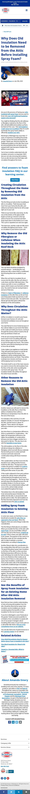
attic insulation (22, 62)
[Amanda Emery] (4, 76)
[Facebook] (2, 778)
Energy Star (22, 542)
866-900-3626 (5, 766)
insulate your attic (14, 132)
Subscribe (25, 21)
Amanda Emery (7, 81)
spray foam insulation (8, 62)
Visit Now (15, 180)
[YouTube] (8, 778)
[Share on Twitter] (11, 792)
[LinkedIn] (5, 778)
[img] (24, 26)
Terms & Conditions (14, 785)
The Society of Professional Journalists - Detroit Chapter (15, 694)
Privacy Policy (4, 785)
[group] (15, 25)
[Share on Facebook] (4, 792)
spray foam (5, 531)
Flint (18, 688)
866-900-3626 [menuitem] (15, 4)
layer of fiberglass (14, 293)
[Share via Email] (26, 792)
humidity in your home (14, 443)
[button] (2, 25)
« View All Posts (7, 31)
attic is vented (19, 501)
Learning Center (9, 631)
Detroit (25, 688)
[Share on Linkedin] (19, 792)
